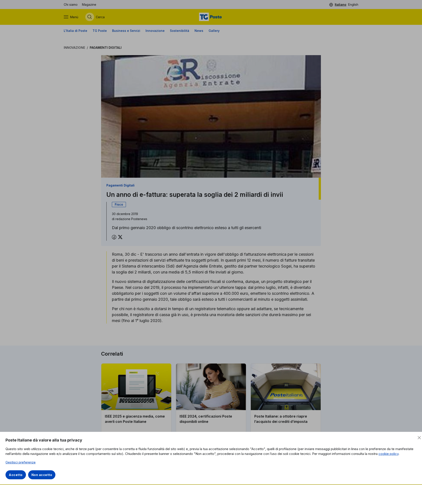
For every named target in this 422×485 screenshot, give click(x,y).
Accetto (16, 475)
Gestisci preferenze (20, 462)
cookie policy (388, 454)
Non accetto (41, 475)
